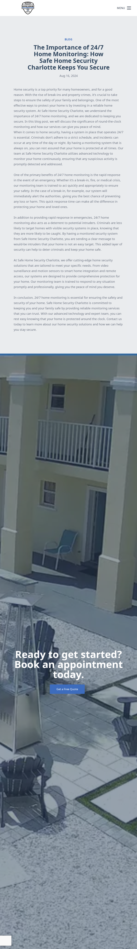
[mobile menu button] (129, 8)
